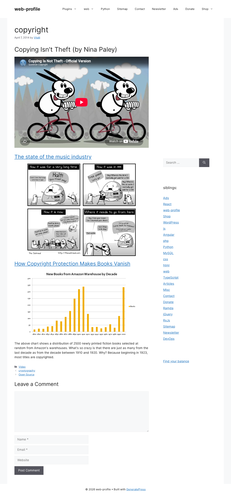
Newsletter (159, 9)
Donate (190, 9)
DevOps (169, 339)
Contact (140, 9)
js (164, 228)
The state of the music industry (52, 157)
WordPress (171, 222)
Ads (175, 9)
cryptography (27, 370)
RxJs (166, 320)
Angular (168, 235)
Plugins (67, 9)
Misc (166, 290)
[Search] (204, 162)
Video (22, 366)
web (86, 9)
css (165, 259)
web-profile (27, 9)
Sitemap (122, 9)
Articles (168, 283)
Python (105, 9)
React (167, 204)
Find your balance (176, 361)
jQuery (168, 314)
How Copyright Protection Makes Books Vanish (72, 263)
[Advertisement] (186, 86)
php (166, 241)
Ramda (168, 308)
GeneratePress (136, 489)
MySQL (168, 253)
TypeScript (170, 277)
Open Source (26, 374)
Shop (205, 9)
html (166, 265)
